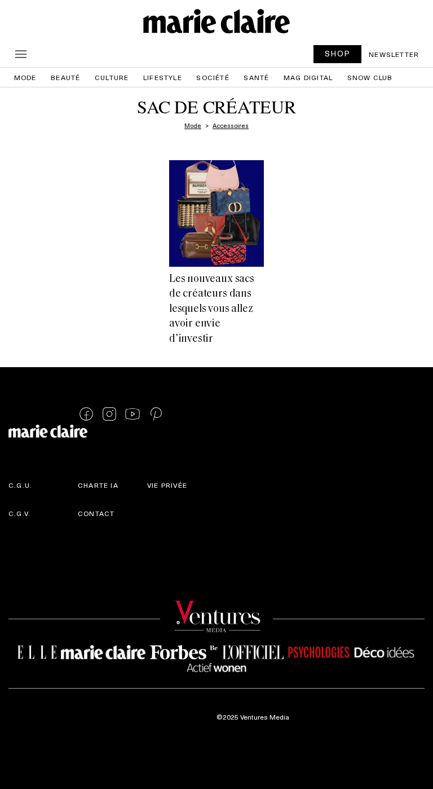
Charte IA (98, 485)
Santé (256, 77)
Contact (96, 513)
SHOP (338, 53)
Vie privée (167, 485)
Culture (112, 77)
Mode (25, 77)
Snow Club (370, 77)
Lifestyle (162, 77)
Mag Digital (308, 77)
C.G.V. (19, 513)
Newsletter (394, 54)
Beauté (65, 77)
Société (212, 77)
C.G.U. (20, 485)
